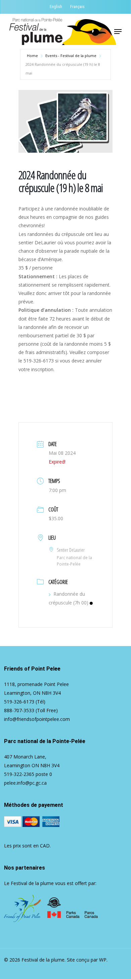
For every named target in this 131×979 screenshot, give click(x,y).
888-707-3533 (19, 710)
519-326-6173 (19, 701)
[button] (118, 31)
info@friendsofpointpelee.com (37, 719)
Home (32, 55)
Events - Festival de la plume (70, 55)
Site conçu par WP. (87, 960)
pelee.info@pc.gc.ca (25, 783)
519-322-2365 (19, 774)
